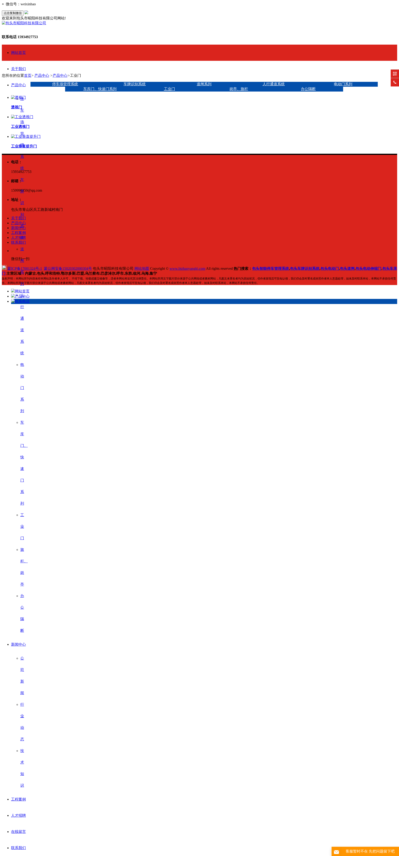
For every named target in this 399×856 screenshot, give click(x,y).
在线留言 (18, 832)
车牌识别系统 (135, 84)
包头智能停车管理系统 (270, 268)
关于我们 (18, 69)
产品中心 (18, 85)
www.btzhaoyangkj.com (187, 268)
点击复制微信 (13, 13)
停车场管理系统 (22, 133)
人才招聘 (18, 815)
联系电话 (22, 301)
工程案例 (18, 799)
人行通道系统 (274, 84)
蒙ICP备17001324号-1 (24, 268)
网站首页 (18, 53)
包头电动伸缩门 (368, 268)
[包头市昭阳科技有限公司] (24, 23)
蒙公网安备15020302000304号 (68, 268)
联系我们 (18, 848)
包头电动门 (329, 268)
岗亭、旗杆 (239, 89)
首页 (27, 75)
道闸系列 (204, 84)
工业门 (22, 526)
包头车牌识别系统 (305, 268)
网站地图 (141, 268)
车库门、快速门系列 (100, 89)
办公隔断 (308, 89)
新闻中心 (18, 644)
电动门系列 (22, 388)
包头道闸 (347, 268)
